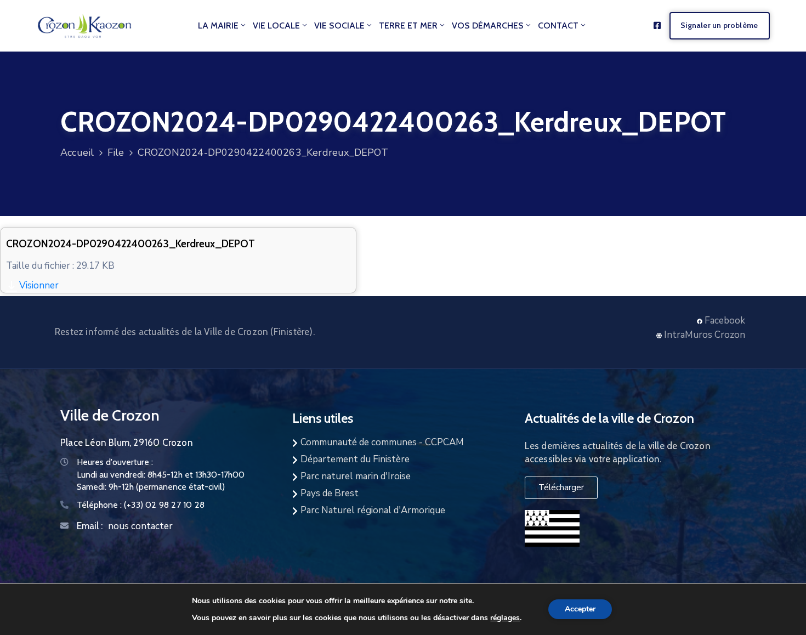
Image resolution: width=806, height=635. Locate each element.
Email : (90, 525)
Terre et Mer (408, 25)
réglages (505, 617)
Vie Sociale (339, 25)
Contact (558, 25)
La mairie (218, 25)
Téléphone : (141, 505)
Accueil (77, 152)
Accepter (580, 609)
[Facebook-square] (657, 25)
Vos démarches (488, 25)
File (115, 152)
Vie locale (276, 25)
